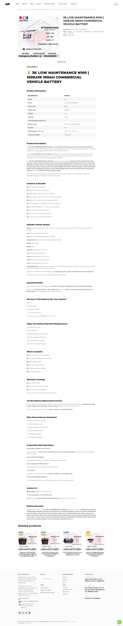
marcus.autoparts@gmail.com (29, 601)
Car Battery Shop (49, 3)
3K (73, 31)
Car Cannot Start (89, 586)
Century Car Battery (92, 598)
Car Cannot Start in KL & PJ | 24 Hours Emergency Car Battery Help (95, 589)
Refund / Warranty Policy (47, 592)
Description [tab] (61, 62)
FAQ (64, 582)
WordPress (28, 623)
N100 (65, 33)
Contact (38, 3)
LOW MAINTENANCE (98, 31)
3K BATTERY (74, 29)
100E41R (69, 31)
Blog (31, 3)
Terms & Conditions (45, 590)
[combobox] (50, 578)
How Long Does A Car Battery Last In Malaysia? (94, 580)
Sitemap (65, 594)
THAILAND (70, 33)
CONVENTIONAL (83, 29)
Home (17, 3)
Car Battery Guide (90, 577)
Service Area (63, 3)
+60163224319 (25, 598)
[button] (57, 18)
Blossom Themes (70, 621)
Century (87, 596)
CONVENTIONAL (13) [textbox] (50, 578)
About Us (25, 3)
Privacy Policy (44, 587)
